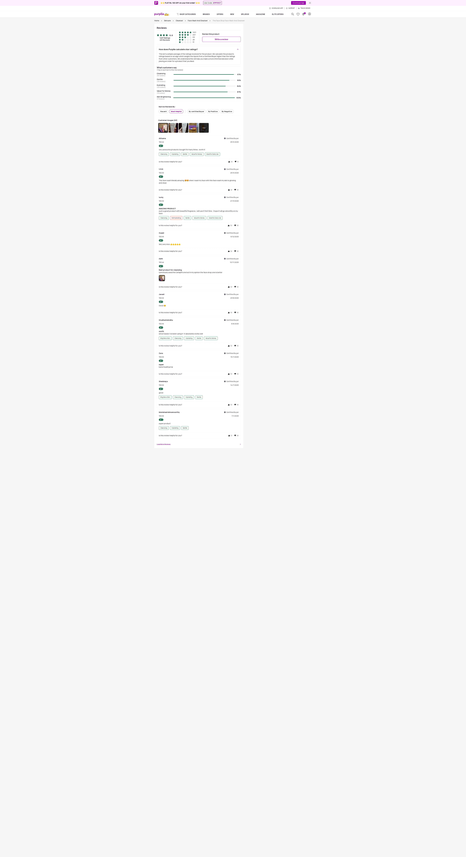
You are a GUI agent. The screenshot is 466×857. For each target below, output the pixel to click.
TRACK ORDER (305, 8)
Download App (298, 3)
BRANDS (206, 14)
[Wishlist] (298, 14)
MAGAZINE (260, 14)
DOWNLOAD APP (277, 8)
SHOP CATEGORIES (188, 14)
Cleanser (179, 20)
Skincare (167, 20)
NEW (232, 14)
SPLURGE (245, 14)
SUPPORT (291, 8)
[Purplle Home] (159, 14)
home (156, 20)
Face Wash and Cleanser (198, 20)
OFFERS (220, 14)
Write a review (221, 39)
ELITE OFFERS (277, 14)
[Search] (292, 14)
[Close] (310, 3)
